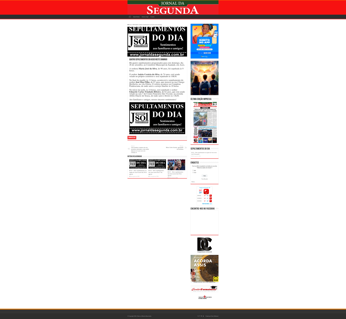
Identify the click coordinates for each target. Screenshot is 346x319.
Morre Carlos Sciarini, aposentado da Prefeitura (174, 147)
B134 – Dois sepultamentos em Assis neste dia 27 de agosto (156, 172)
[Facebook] (199, 316)
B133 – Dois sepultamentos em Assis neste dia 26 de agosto (175, 173)
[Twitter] (201, 316)
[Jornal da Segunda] (173, 7)
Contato (152, 17)
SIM (195, 170)
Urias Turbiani (214, 316)
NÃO (195, 172)
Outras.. (193, 182)
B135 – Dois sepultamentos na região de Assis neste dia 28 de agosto (138, 172)
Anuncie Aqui (145, 17)
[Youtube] (203, 316)
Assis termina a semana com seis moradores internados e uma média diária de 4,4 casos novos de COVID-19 (140, 149)
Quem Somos (136, 17)
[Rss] (198, 316)
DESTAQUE (135, 24)
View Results (204, 179)
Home (129, 16)
